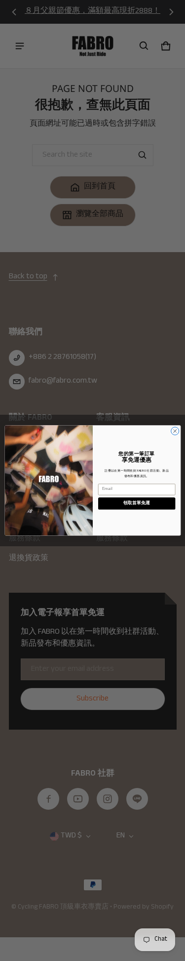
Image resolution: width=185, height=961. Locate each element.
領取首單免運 (136, 504)
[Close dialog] (175, 431)
